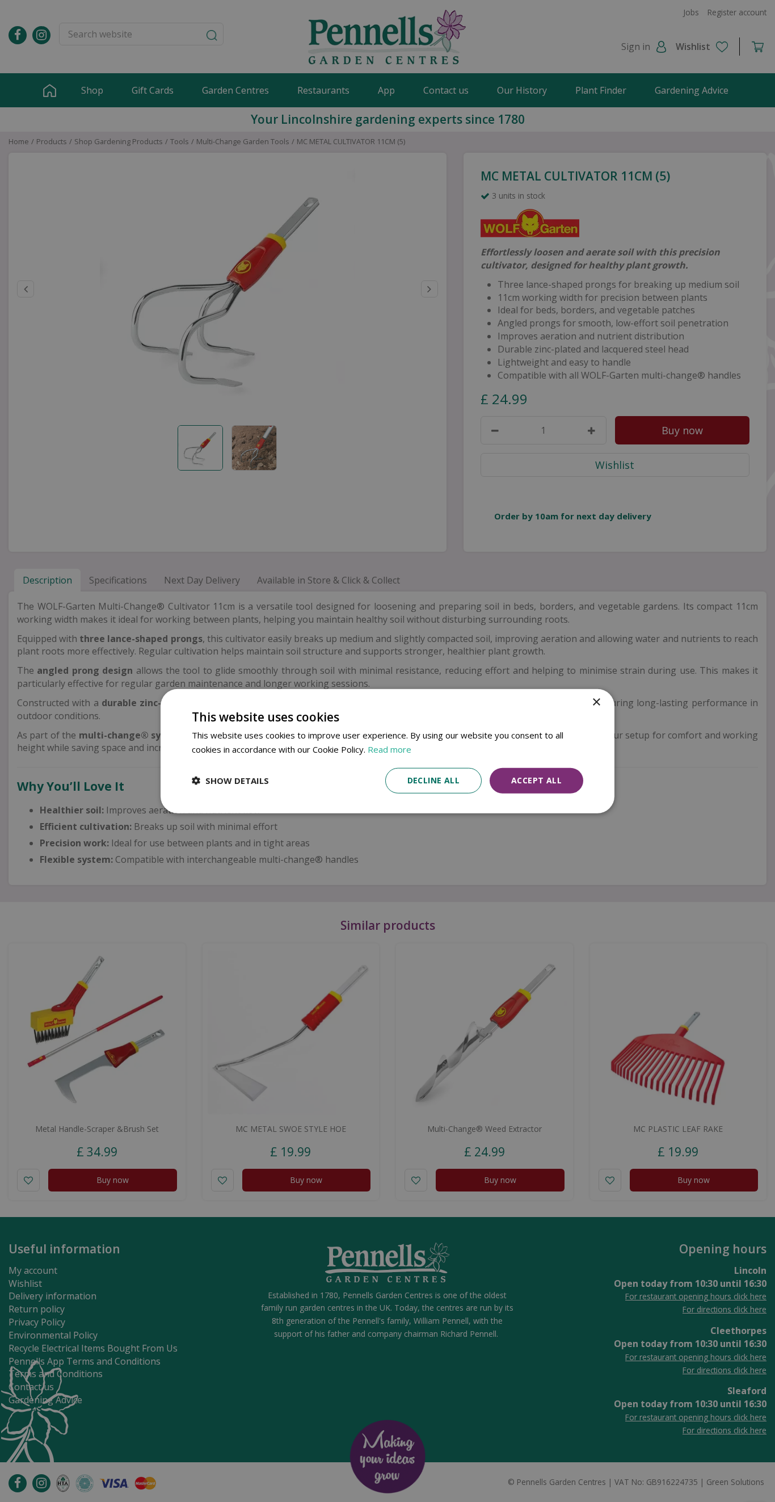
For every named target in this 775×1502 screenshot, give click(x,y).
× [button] (596, 702)
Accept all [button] (536, 780)
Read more (389, 749)
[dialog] (387, 751)
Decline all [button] (433, 780)
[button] (230, 780)
